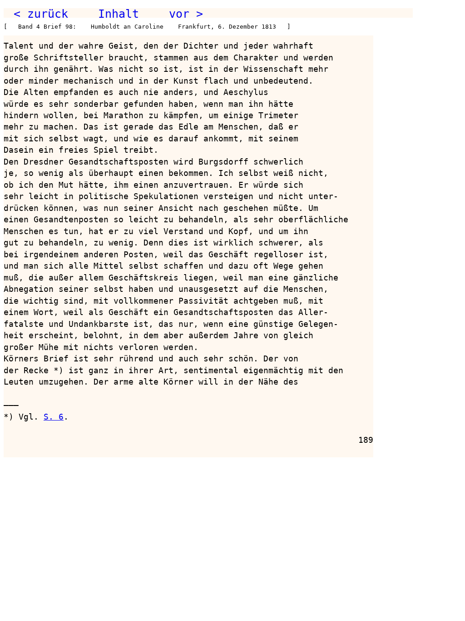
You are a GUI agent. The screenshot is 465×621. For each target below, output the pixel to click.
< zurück (41, 13)
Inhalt (118, 13)
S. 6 (54, 416)
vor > (186, 13)
